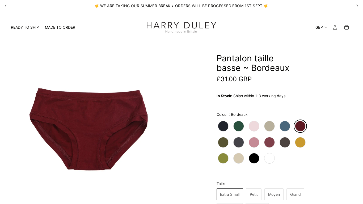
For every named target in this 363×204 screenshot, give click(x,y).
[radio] (223, 126)
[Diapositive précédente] (6, 6)
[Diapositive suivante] (357, 6)
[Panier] (346, 27)
